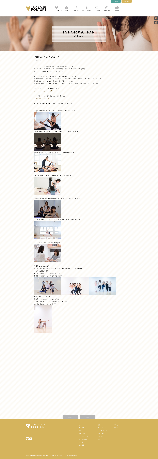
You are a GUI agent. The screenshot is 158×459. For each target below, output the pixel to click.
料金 (66, 10)
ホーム (81, 425)
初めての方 (77, 10)
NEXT (88, 417)
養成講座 (117, 10)
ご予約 (116, 1)
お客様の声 (107, 10)
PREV (70, 417)
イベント (100, 436)
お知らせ (99, 425)
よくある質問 (96, 10)
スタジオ (56, 10)
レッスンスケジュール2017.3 (43, 91)
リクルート (101, 433)
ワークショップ (102, 430)
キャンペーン (102, 427)
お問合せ (126, 1)
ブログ (98, 439)
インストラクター (87, 10)
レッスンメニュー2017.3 (42, 98)
